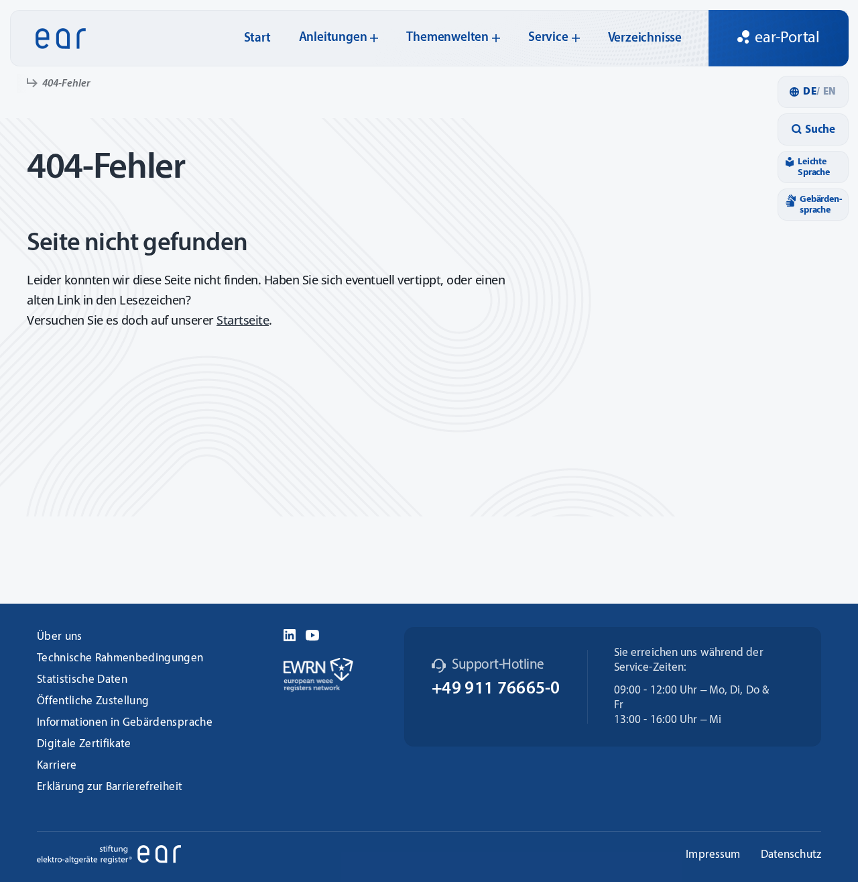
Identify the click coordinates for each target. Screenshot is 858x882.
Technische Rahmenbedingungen (120, 658)
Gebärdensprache (821, 205)
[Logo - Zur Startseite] (57, 38)
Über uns (59, 637)
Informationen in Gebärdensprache (124, 722)
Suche (820, 129)
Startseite (243, 320)
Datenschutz (791, 855)
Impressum (713, 855)
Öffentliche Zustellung (93, 701)
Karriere (57, 765)
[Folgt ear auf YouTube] (312, 633)
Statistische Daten (82, 679)
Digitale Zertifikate (84, 744)
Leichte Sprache (814, 167)
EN (828, 92)
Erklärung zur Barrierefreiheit (109, 787)
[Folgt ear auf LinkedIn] (290, 633)
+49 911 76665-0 (496, 689)
